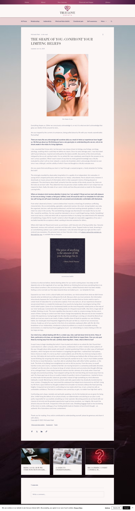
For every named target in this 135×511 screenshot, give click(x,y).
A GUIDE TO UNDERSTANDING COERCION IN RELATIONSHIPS (63, 469)
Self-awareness (92, 21)
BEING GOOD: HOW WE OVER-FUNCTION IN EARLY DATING (35, 469)
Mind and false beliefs (62, 21)
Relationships (35, 21)
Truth (56, 425)
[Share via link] (46, 431)
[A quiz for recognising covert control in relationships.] (99, 456)
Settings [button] (107, 508)
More (103, 21)
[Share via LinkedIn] (41, 431)
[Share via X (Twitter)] (37, 431)
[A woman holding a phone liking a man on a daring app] (35, 456)
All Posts (24, 21)
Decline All (116, 508)
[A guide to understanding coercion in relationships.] (67, 456)
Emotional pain (78, 21)
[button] (111, 21)
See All (112, 445)
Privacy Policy (78, 508)
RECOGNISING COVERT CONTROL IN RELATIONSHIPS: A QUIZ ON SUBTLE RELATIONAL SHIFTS (99, 469)
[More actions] (103, 34)
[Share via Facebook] (32, 431)
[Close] (132, 507)
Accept (126, 508)
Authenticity (47, 21)
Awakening (49, 425)
